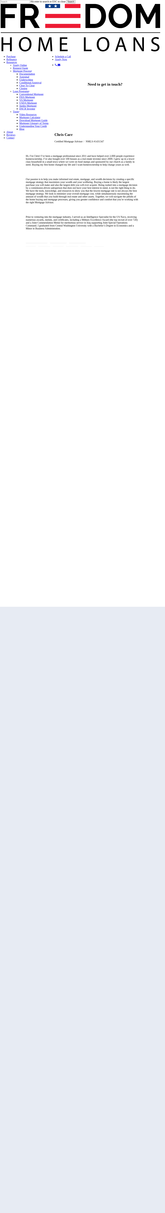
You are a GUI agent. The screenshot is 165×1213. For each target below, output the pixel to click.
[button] (37, 240)
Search (71, 1)
